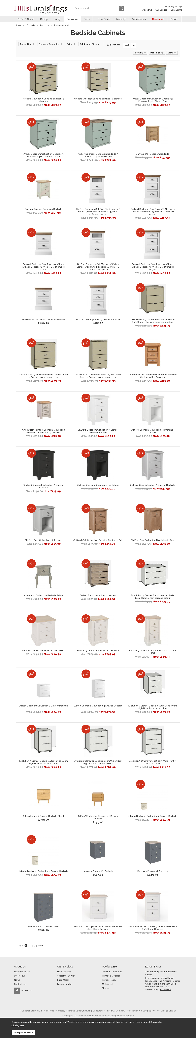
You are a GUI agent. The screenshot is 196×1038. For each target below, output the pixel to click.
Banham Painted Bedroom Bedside (43, 209)
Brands (174, 19)
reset (127, 45)
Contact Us (176, 10)
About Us (147, 10)
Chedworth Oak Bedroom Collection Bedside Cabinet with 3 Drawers (153, 376)
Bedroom (72, 19)
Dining (44, 19)
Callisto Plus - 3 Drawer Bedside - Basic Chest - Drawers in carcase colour (43, 376)
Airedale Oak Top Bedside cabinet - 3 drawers (98, 98)
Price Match (63, 980)
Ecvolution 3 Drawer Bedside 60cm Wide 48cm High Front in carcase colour (152, 596)
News (17, 980)
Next (40, 945)
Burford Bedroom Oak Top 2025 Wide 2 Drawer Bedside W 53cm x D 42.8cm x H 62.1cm (43, 267)
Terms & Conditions (112, 971)
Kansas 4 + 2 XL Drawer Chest (43, 926)
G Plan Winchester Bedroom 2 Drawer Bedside (98, 817)
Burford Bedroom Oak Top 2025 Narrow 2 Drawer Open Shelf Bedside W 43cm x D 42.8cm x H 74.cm (98, 212)
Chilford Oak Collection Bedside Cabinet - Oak (98, 540)
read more (165, 989)
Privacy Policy (109, 980)
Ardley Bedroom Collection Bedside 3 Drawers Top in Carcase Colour (44, 155)
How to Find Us (22, 971)
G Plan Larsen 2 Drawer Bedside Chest (43, 816)
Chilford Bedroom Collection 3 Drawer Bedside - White (98, 431)
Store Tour (19, 976)
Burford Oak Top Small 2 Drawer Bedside (43, 319)
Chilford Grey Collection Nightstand (43, 540)
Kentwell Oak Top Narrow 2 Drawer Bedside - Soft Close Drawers (98, 927)
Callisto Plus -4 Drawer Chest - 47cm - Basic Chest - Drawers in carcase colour (98, 376)
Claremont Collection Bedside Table (43, 595)
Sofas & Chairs (26, 19)
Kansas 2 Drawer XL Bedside (98, 871)
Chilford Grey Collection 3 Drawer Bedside (152, 485)
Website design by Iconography (118, 1015)
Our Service (161, 10)
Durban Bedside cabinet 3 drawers (98, 595)
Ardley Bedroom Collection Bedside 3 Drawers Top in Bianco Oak (153, 100)
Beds (87, 19)
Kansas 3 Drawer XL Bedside (152, 871)
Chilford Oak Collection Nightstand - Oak (152, 540)
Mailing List (107, 984)
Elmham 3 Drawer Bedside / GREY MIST (98, 650)
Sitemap (106, 988)
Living (57, 19)
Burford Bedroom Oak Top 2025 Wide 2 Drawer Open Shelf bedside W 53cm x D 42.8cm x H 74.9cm (98, 267)
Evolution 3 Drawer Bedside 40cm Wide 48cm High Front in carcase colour (152, 707)
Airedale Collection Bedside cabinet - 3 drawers (43, 100)
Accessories (139, 19)
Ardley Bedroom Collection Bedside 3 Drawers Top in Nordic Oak (98, 155)
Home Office (103, 19)
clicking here (17, 1025)
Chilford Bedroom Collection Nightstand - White (152, 431)
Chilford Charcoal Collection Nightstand (98, 485)
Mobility (121, 19)
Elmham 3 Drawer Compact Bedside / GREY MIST (152, 651)
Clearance (158, 19)
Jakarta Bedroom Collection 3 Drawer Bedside (43, 871)
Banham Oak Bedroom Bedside (152, 154)
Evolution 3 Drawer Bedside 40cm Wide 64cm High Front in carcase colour (43, 762)
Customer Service (66, 976)
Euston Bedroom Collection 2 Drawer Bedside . (43, 707)
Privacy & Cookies (111, 976)
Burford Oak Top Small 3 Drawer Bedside (98, 319)
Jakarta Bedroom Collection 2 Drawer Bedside (152, 816)
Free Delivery (64, 971)
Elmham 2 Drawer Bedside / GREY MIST (43, 650)
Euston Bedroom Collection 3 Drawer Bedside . (98, 707)
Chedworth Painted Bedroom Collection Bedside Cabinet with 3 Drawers (43, 431)
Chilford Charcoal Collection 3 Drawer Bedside (43, 486)
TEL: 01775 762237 (172, 6)
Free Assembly (64, 984)
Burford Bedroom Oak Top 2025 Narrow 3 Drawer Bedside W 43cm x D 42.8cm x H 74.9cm (153, 212)
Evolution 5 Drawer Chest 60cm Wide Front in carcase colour (152, 762)
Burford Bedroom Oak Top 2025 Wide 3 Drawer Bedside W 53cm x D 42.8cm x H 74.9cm (152, 267)
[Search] (121, 8)
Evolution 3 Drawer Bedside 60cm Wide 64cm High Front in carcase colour (98, 762)
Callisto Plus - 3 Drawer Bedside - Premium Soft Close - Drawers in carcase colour (152, 320)
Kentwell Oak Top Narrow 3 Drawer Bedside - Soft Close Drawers (152, 927)
